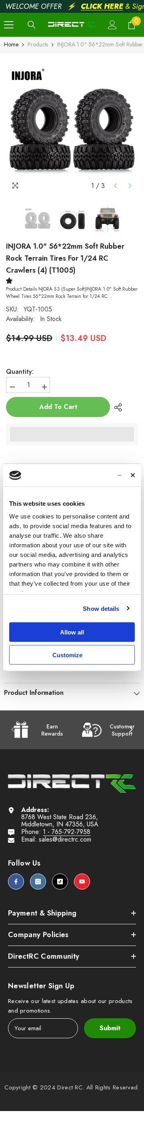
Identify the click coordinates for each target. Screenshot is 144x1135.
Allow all (72, 632)
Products (38, 44)
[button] (115, 186)
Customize (67, 654)
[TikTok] (60, 882)
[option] (72, 123)
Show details (101, 608)
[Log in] (112, 24)
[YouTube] (82, 882)
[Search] (31, 25)
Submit (110, 1028)
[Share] (116, 407)
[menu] (9, 25)
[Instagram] (38, 882)
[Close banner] (133, 475)
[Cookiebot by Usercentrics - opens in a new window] (90, 475)
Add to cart (58, 406)
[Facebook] (16, 882)
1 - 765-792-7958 (66, 831)
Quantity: (20, 371)
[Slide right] (130, 730)
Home (11, 44)
